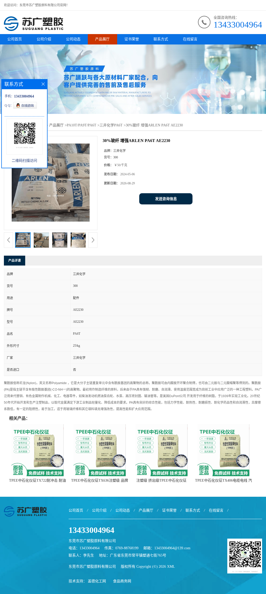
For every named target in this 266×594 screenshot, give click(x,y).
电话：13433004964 (84, 548)
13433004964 (238, 24)
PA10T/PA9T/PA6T (81, 125)
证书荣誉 (131, 39)
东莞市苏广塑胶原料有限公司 (92, 567)
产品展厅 (102, 39)
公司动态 (73, 39)
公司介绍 (44, 39)
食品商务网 (122, 581)
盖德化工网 (97, 581)
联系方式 (161, 39)
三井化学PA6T (111, 125)
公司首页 (14, 39)
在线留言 (190, 39)
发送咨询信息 (166, 199)
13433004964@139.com (172, 548)
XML (171, 567)
